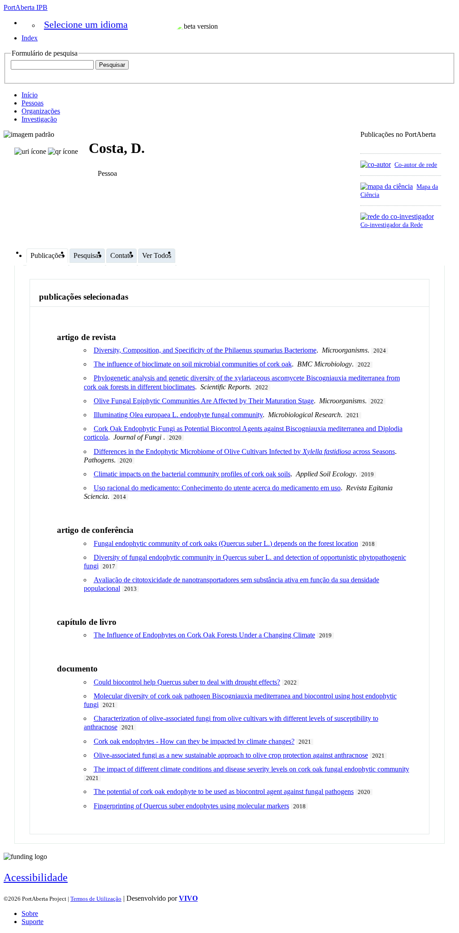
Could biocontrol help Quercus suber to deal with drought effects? (187, 682)
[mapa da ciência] (386, 186)
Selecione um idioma (86, 24)
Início (30, 95)
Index (30, 38)
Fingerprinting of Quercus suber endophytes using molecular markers (191, 806)
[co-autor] (375, 164)
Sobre (30, 913)
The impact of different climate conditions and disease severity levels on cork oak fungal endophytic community (251, 769)
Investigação (39, 119)
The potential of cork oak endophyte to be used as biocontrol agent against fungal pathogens (224, 791)
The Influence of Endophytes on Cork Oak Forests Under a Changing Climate (204, 635)
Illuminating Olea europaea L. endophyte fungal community (178, 415)
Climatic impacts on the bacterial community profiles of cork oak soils (192, 474)
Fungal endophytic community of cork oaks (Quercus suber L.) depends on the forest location (226, 543)
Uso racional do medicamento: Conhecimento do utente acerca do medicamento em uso (217, 488)
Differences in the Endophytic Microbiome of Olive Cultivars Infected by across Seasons (244, 451)
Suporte (32, 921)
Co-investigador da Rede (391, 224)
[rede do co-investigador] (397, 216)
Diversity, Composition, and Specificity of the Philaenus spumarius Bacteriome (205, 350)
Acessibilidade (36, 877)
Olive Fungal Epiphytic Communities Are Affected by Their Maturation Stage (204, 401)
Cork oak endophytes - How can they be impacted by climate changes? (194, 741)
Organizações (41, 111)
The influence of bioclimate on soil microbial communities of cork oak (193, 364)
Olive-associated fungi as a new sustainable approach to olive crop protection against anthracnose (231, 755)
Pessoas (32, 103)
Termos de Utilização (95, 898)
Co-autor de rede (415, 164)
